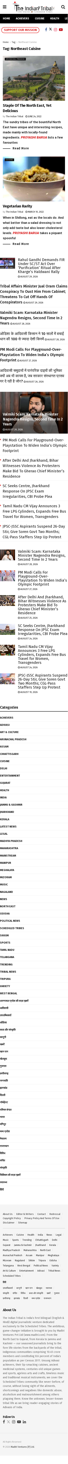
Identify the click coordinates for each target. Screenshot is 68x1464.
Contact (41, 1214)
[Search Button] (63, 7)
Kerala (4, 819)
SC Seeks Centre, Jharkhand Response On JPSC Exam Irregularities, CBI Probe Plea (27, 491)
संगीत (2, 1160)
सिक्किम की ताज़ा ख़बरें (10, 1175)
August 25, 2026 (29, 618)
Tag (13, 42)
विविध (2, 1153)
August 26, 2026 (35, 381)
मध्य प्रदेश (5, 1131)
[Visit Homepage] (34, 7)
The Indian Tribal (14, 116)
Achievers (22, 18)
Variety (5, 986)
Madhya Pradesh (11, 841)
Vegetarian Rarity (17, 206)
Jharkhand (7, 812)
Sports (5, 942)
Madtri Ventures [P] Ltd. (23, 1447)
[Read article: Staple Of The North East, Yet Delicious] (34, 78)
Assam (4, 746)
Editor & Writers (25, 1214)
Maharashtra (9, 848)
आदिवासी (4, 1008)
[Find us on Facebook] (4, 1422)
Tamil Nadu (7, 950)
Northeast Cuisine (27, 42)
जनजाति (4, 1080)
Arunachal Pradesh (15, 59)
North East (7, 906)
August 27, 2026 (28, 360)
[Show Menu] (4, 7)
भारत (2, 1117)
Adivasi (5, 725)
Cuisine (39, 18)
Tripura (5, 979)
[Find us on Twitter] (8, 1422)
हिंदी (2, 1189)
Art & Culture (9, 732)
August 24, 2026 (29, 638)
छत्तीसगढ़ (4, 1073)
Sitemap (22, 1222)
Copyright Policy (12, 1218)
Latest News (8, 826)
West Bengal (8, 993)
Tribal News (8, 971)
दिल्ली (2, 1095)
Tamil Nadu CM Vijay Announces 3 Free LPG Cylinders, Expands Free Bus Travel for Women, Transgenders (34, 511)
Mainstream (8, 855)
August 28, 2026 (21, 323)
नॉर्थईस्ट (4, 1102)
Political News (10, 920)
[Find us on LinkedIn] (24, 1422)
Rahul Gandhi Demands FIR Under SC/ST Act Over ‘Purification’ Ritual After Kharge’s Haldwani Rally (41, 265)
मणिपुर (3, 1124)
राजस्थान (4, 1146)
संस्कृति (3, 1167)
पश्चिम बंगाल (5, 1109)
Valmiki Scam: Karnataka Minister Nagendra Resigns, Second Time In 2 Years (31, 317)
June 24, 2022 (34, 116)
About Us (8, 1214)
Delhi (3, 768)
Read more (21, 148)
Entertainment (10, 775)
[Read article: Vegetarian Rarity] (34, 179)
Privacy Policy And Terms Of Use (41, 1218)
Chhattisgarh (9, 754)
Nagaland (6, 892)
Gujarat (5, 783)
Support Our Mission (20, 30)
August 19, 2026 (29, 692)
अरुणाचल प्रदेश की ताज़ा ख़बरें (14, 1000)
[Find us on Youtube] (19, 1422)
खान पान (4, 1051)
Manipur (5, 863)
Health (54, 18)
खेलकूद (3, 1058)
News (3, 899)
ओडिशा (3, 1022)
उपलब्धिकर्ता (5, 1015)
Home (6, 18)
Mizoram (6, 877)
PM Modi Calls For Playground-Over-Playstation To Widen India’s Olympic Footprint (32, 354)
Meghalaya (7, 870)
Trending (6, 964)
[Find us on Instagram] (13, 1422)
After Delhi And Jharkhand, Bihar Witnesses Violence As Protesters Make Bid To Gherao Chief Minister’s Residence (42, 605)
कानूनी (3, 1037)
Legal (4, 833)
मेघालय (3, 1138)
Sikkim (4, 935)
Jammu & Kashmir (11, 804)
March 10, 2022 (35, 212)
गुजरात (3, 1066)
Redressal (54, 1214)
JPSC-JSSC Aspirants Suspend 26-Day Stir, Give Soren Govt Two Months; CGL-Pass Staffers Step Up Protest (34, 531)
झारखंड (3, 1087)
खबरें (2, 1044)
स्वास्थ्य (3, 1182)
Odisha (5, 913)
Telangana (7, 957)
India (3, 797)
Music (4, 884)
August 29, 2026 (29, 276)
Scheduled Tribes (12, 928)
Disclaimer (9, 1222)
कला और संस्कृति (8, 1029)
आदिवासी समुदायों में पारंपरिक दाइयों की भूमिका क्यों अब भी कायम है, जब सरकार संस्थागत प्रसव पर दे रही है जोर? (32, 375)
